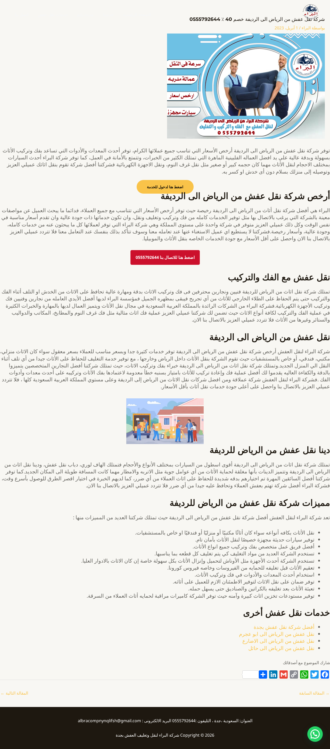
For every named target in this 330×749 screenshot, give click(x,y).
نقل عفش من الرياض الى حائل (281, 648)
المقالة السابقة (314, 693)
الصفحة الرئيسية (137, 14)
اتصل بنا (21, 14)
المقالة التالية (14, 693)
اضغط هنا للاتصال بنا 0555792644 (165, 257)
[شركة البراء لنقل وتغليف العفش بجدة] (310, 11)
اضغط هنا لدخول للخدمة (165, 186)
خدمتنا (108, 14)
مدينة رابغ (85, 14)
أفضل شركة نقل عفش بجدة (284, 626)
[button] (315, 734)
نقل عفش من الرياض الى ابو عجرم (277, 633)
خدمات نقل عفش (53, 14)
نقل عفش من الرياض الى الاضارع (278, 640)
